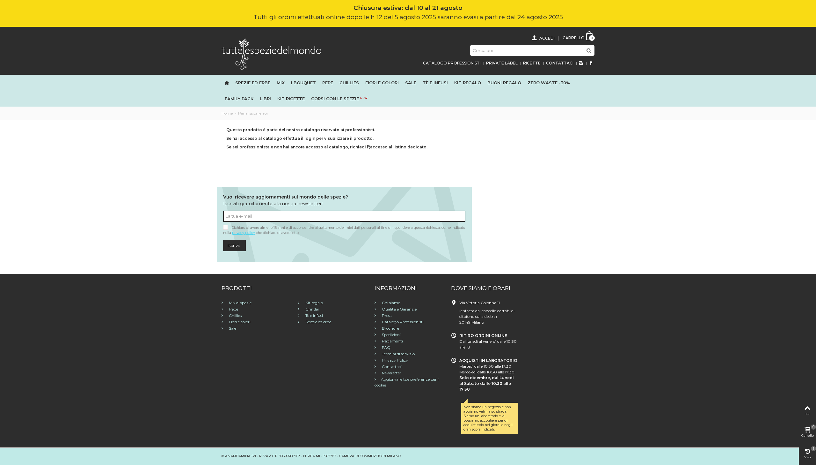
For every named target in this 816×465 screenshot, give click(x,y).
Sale (410, 82)
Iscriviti (234, 245)
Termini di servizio (398, 353)
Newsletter (391, 373)
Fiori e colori (239, 321)
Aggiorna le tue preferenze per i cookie (407, 382)
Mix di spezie (239, 302)
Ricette (532, 63)
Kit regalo (467, 82)
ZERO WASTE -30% (549, 82)
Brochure (390, 328)
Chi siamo (390, 302)
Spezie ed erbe (252, 82)
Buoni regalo (504, 82)
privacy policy (243, 233)
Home (227, 113)
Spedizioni (391, 334)
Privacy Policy (394, 360)
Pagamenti (392, 341)
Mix (281, 82)
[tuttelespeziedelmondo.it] (271, 53)
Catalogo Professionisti (452, 63)
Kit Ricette (291, 98)
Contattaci (559, 63)
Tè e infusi (435, 82)
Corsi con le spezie (339, 98)
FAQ (385, 347)
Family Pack (239, 98)
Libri (265, 98)
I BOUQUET (303, 82)
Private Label (502, 63)
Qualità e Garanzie (399, 309)
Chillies (349, 82)
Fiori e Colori (382, 82)
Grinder (311, 309)
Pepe (327, 82)
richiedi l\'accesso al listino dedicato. (388, 147)
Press (386, 315)
